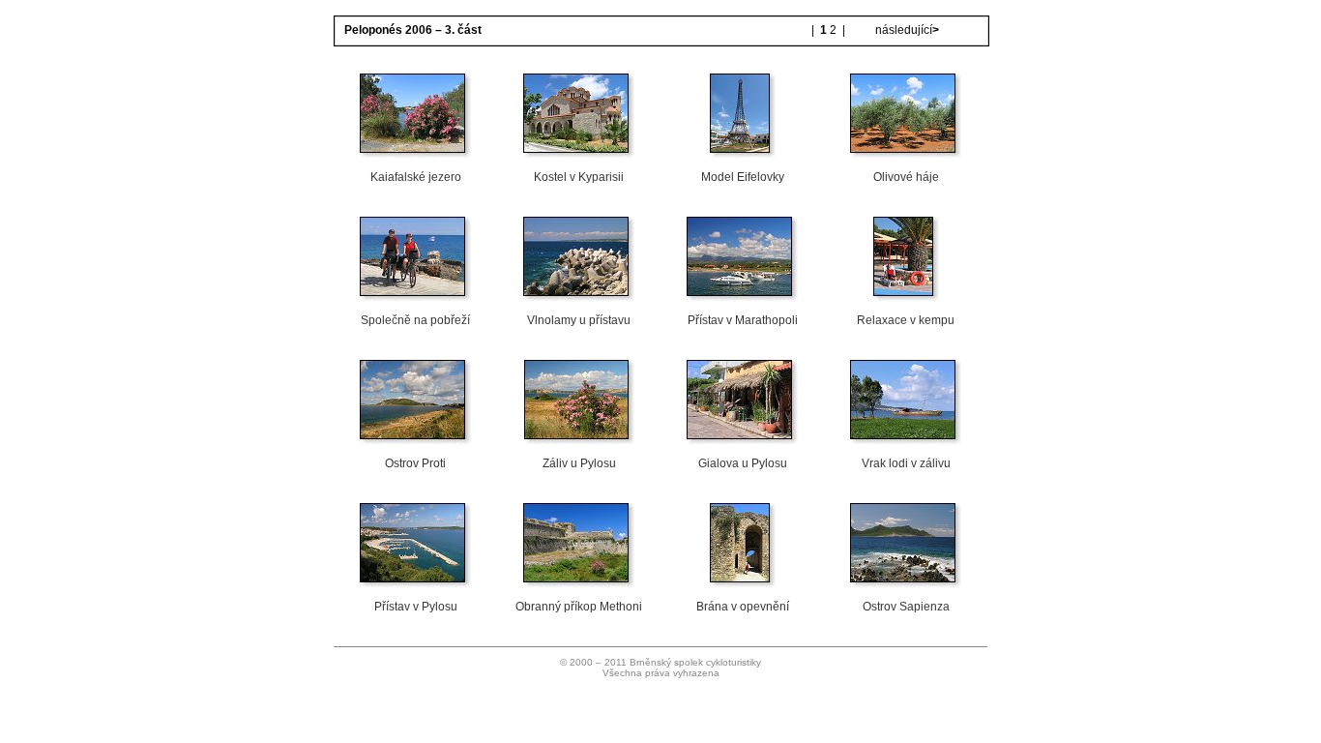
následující (905, 30)
